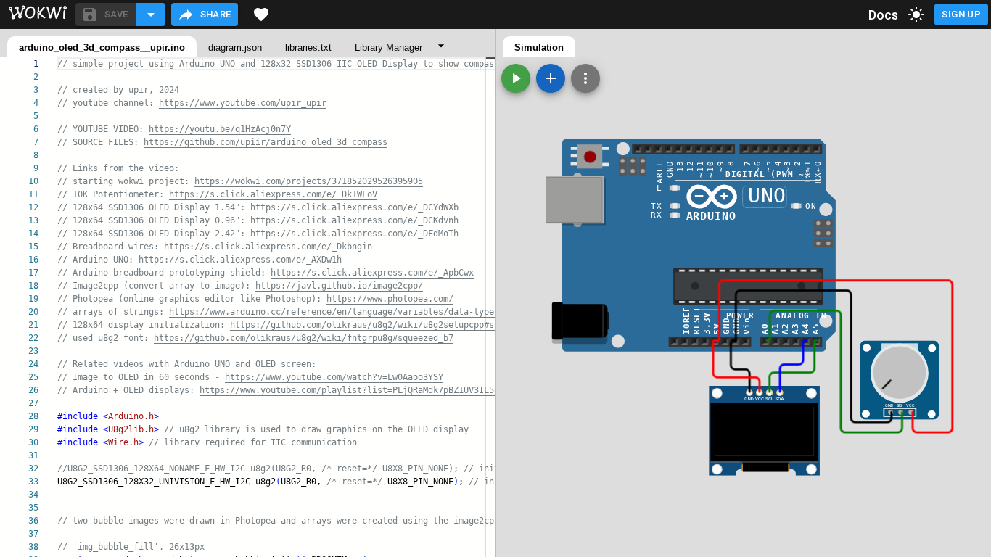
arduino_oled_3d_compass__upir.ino (102, 47)
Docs (883, 14)
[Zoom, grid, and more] (585, 78)
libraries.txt (308, 47)
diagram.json (235, 47)
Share (215, 14)
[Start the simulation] (515, 78)
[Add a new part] (550, 78)
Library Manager (388, 47)
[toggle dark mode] (916, 14)
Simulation (539, 47)
